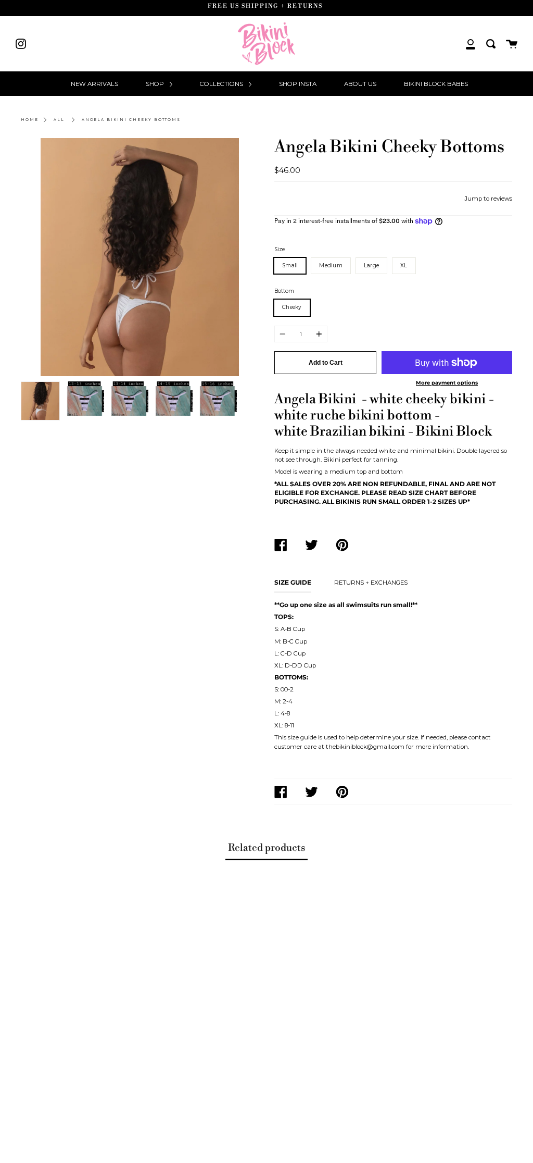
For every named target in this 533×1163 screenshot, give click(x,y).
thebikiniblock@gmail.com (365, 746)
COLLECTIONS (222, 84)
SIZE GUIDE (292, 582)
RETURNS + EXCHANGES (371, 582)
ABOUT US (360, 84)
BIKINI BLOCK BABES (436, 84)
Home (30, 119)
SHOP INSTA (297, 84)
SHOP (156, 84)
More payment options (447, 382)
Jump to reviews (488, 198)
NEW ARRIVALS (94, 84)
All (59, 119)
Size (279, 249)
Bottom (284, 291)
